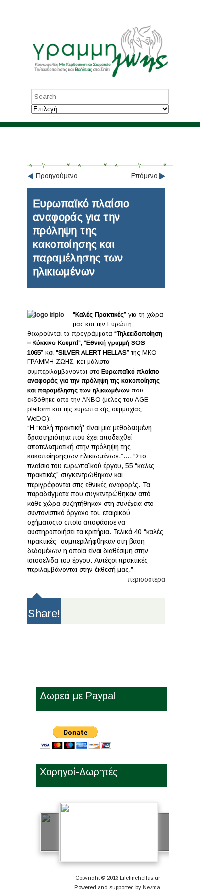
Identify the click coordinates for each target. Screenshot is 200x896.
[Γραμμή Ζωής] (100, 78)
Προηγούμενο (57, 175)
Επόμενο (144, 175)
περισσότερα (146, 579)
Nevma (151, 887)
